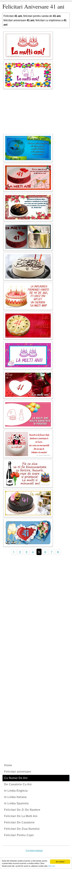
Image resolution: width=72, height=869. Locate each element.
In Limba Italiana (15, 797)
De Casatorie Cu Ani (18, 784)
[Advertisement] (36, 111)
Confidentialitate (34, 850)
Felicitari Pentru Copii (19, 835)
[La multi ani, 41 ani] (28, 237)
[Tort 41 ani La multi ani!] (28, 355)
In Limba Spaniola (16, 803)
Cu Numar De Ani (16, 778)
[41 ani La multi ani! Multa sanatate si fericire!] (28, 414)
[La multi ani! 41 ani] (28, 325)
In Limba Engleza (16, 790)
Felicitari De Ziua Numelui (22, 828)
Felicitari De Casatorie (19, 822)
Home (8, 765)
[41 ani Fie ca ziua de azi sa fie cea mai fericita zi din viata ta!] (28, 178)
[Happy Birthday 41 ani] (28, 266)
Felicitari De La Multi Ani (21, 816)
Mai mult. (51, 866)
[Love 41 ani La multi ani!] (28, 385)
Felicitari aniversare (17, 771)
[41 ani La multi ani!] (28, 75)
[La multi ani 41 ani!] (28, 45)
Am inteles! (60, 861)
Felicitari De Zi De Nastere (22, 809)
